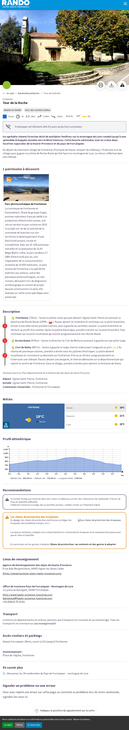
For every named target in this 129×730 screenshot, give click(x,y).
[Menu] (125, 4)
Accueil (10, 93)
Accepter (8, 724)
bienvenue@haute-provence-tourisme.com (27, 518)
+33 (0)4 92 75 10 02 (14, 521)
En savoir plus (34, 724)
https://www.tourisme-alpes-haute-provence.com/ (32, 493)
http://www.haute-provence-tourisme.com (27, 514)
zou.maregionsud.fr (45, 543)
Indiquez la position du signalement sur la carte (67, 630)
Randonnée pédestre (28, 93)
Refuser (19, 724)
